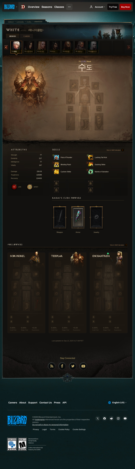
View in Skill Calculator (114, 150)
